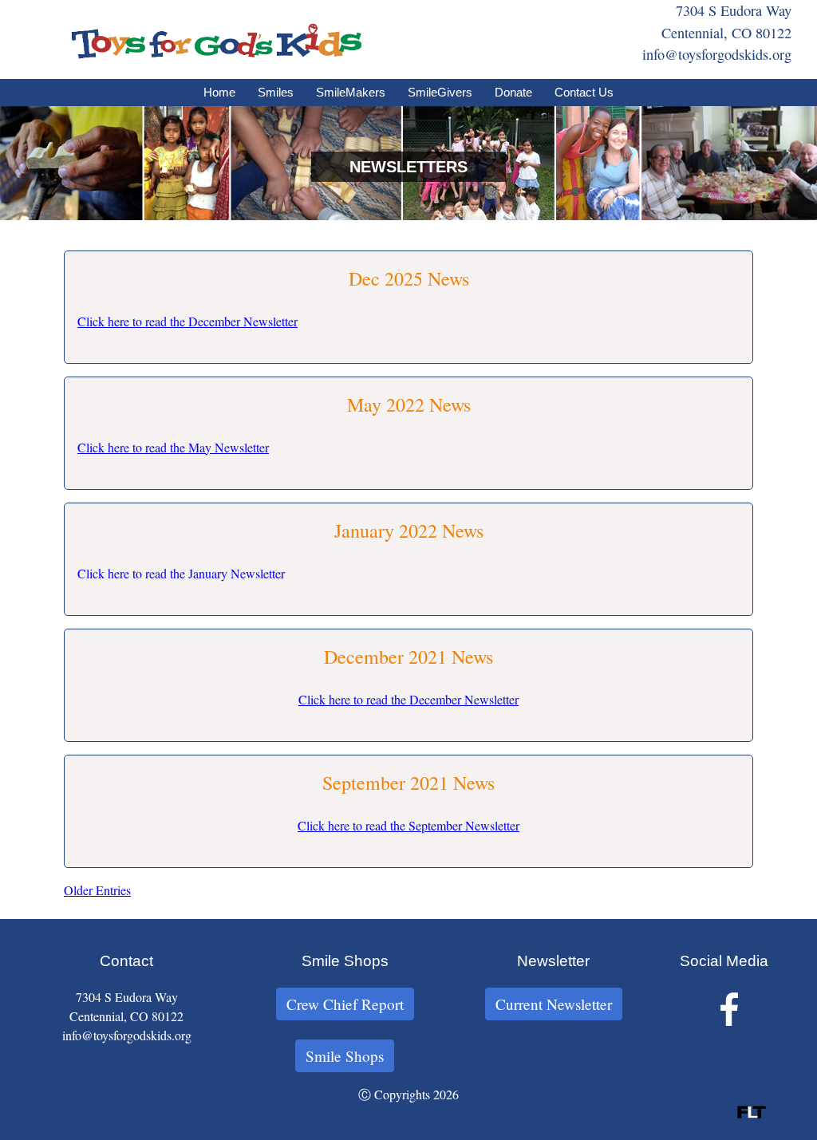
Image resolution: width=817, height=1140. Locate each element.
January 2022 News (408, 530)
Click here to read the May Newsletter (173, 447)
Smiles (276, 92)
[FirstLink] (751, 1113)
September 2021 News (408, 782)
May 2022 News (409, 404)
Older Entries (97, 890)
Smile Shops (345, 1056)
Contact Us (584, 92)
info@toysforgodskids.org (716, 54)
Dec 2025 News (409, 278)
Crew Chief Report (345, 1004)
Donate (513, 92)
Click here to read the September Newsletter (408, 825)
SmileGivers (440, 92)
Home (219, 92)
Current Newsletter (553, 1004)
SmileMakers (350, 92)
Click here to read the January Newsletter (181, 573)
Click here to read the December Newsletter (187, 321)
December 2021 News (408, 656)
